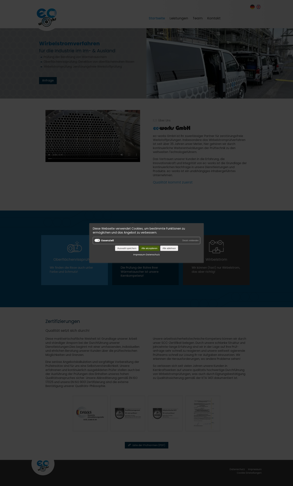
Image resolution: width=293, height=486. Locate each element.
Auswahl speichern (126, 248)
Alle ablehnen (169, 248)
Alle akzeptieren (149, 248)
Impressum (139, 254)
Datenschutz (153, 254)
